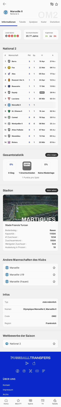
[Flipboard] (43, 371)
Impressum (8, 389)
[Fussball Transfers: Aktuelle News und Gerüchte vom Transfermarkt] (30, 357)
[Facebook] (17, 371)
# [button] (5, 55)
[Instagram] (24, 371)
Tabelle (22, 22)
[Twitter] (30, 371)
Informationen (9, 22)
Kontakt (6, 385)
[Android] (27, 363)
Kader (44, 22)
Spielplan (33, 22)
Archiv (6, 394)
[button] (17, 55)
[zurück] (4, 4)
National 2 (14, 14)
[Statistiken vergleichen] (52, 4)
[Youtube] (37, 371)
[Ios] (34, 363)
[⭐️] (56, 4)
